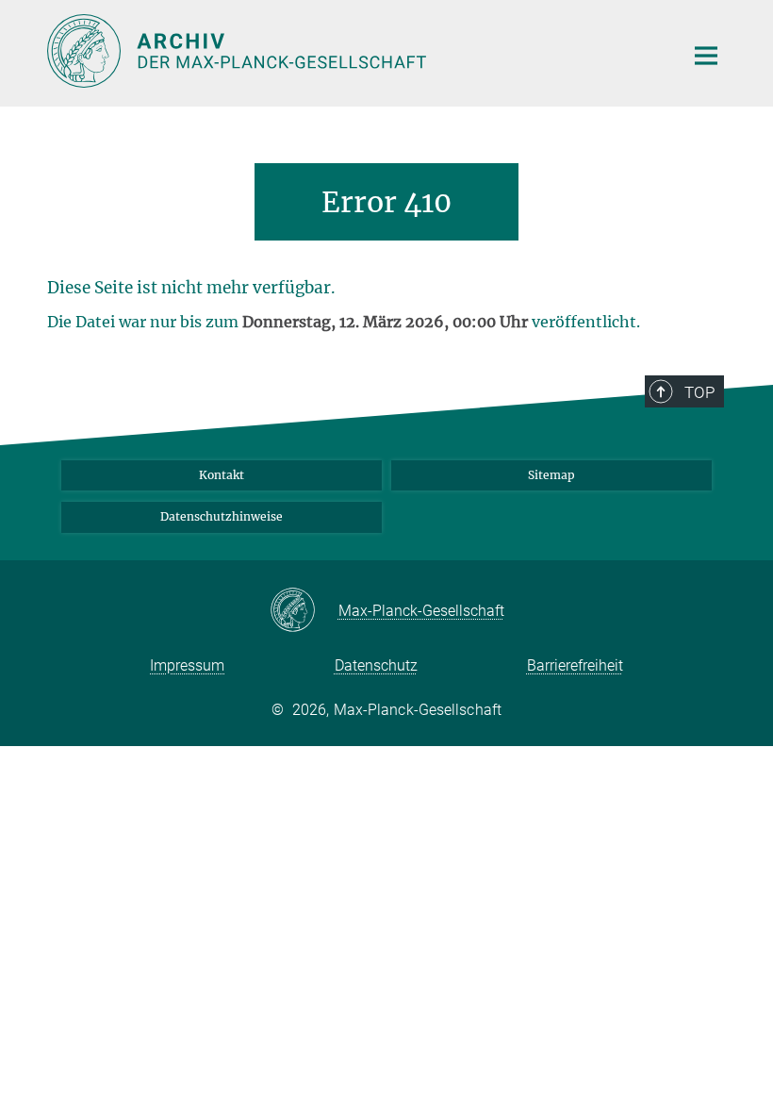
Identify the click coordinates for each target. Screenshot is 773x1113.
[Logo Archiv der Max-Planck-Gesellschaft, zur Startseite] (353, 51)
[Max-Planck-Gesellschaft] (304, 611)
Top (699, 392)
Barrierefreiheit (575, 665)
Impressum (187, 665)
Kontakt (221, 475)
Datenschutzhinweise (221, 516)
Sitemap (551, 475)
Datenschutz (376, 665)
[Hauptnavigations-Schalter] (706, 56)
